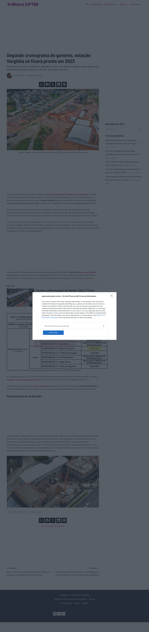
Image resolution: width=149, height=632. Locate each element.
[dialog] (74, 316)
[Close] (112, 296)
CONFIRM (53, 333)
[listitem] (74, 326)
